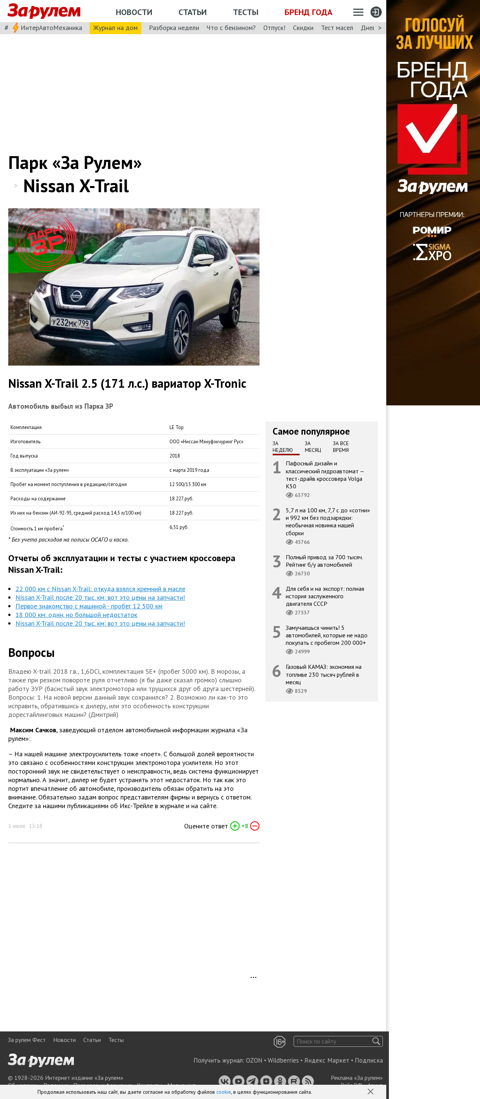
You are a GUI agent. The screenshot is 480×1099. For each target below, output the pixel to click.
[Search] (376, 1041)
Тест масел (337, 27)
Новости (134, 12)
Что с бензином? (231, 27)
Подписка (369, 1060)
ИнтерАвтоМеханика (51, 27)
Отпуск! (274, 27)
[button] (371, 1092)
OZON (254, 1060)
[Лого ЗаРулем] (44, 11)
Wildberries (283, 1060)
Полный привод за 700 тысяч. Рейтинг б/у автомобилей (324, 560)
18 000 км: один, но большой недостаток (76, 614)
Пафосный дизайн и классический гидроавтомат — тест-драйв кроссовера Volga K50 (325, 474)
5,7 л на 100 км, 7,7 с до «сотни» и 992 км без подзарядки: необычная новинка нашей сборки (328, 521)
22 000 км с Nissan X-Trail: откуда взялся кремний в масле (100, 588)
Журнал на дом (115, 27)
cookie (223, 1091)
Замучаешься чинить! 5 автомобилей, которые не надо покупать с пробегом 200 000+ (327, 635)
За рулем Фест (27, 1039)
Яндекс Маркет (327, 1060)
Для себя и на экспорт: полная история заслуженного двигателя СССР (325, 595)
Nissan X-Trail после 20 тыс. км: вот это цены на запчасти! (100, 597)
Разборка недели (174, 27)
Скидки (303, 27)
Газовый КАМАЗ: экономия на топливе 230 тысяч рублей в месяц (324, 674)
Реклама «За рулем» (357, 1077)
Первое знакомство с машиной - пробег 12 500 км (88, 606)
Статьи (192, 12)
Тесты (245, 12)
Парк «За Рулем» (75, 162)
